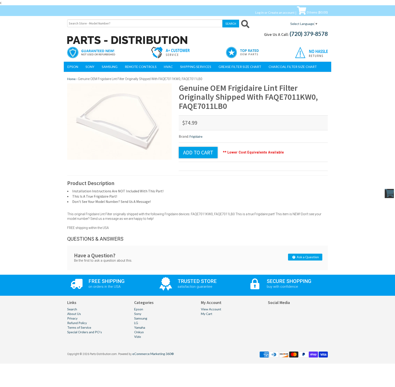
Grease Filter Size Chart (240, 67)
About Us (74, 314)
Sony (89, 67)
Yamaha (139, 327)
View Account (211, 309)
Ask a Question (307, 257)
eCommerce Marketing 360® (153, 354)
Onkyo (139, 332)
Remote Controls (141, 67)
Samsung (109, 67)
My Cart (206, 314)
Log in (259, 12)
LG (136, 323)
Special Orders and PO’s (84, 332)
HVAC (168, 67)
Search (72, 309)
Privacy (72, 318)
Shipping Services (195, 67)
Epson (72, 67)
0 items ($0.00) (317, 12)
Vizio (137, 337)
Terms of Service (79, 327)
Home (71, 79)
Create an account (281, 12)
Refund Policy (77, 323)
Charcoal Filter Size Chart (293, 67)
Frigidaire (196, 136)
